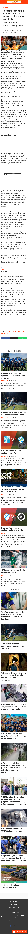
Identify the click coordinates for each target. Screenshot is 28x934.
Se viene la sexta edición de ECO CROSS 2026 (12, 490)
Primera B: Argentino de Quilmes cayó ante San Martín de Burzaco (13, 375)
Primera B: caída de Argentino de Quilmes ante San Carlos (13, 413)
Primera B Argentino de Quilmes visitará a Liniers (11, 452)
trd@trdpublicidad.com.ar (14, 920)
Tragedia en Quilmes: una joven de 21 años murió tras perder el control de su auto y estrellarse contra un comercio (13, 768)
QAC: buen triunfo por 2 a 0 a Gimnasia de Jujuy (13, 571)
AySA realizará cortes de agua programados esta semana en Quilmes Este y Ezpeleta (12, 615)
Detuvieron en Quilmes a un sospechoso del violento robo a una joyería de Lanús (13, 706)
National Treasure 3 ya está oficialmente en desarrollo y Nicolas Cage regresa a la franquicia (13, 676)
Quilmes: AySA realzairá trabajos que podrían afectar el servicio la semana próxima (13, 857)
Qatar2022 (4, 333)
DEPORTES (6, 7)
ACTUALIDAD (14, 901)
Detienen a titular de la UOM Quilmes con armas (11, 830)
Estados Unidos (11, 331)
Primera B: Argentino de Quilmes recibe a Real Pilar (12, 529)
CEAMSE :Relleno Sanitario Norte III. (10, 886)
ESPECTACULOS (14, 907)
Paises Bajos (21, 331)
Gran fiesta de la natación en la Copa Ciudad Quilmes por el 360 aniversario (14, 736)
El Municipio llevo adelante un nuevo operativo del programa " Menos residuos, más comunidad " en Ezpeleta (13, 800)
